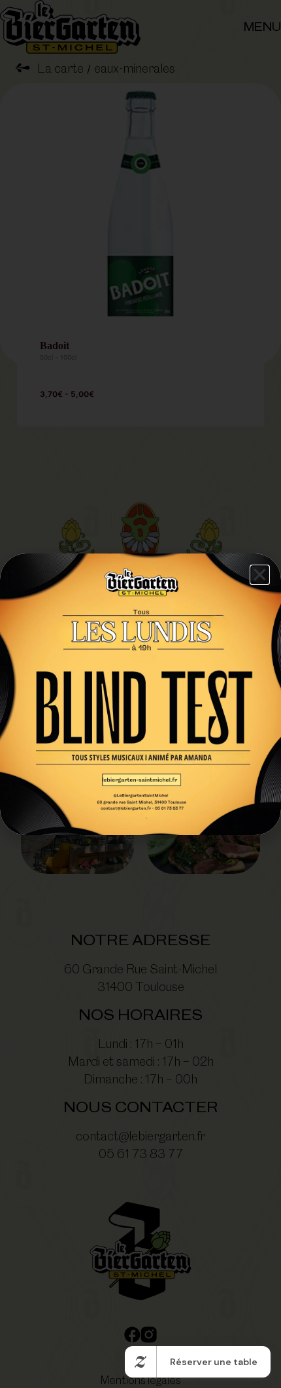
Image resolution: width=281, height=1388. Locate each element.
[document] (140, 694)
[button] (260, 575)
